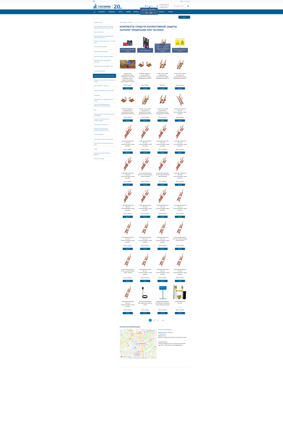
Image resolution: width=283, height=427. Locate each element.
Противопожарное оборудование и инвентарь (102, 61)
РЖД (95, 110)
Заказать (128, 88)
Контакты (161, 11)
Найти (184, 17)
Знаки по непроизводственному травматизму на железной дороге (102, 105)
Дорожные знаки (98, 22)
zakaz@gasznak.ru (163, 7)
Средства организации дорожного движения (102, 153)
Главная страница (123, 22)
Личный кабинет (186, 1)
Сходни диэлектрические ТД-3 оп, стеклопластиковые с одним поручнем (127, 271)
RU (94, 1)
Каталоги (170, 11)
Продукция (111, 11)
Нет (151, 12)
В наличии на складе (99, 158)
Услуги (120, 11)
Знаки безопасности (99, 32)
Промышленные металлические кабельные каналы (104, 80)
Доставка (136, 11)
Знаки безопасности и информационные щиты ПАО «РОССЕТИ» (104, 36)
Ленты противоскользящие (100, 46)
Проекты (128, 11)
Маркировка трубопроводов (100, 51)
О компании (101, 11)
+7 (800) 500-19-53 (164, 4)
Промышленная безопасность (101, 124)
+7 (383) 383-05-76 (164, 6)
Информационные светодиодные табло (103, 66)
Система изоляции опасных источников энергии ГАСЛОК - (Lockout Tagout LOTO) (103, 27)
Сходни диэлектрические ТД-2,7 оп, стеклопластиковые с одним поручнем (180, 239)
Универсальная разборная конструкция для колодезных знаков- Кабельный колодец (163, 303)
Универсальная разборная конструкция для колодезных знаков (145, 303)
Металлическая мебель (99, 71)
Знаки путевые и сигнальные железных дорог (103, 144)
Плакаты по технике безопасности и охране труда (104, 41)
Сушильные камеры (99, 134)
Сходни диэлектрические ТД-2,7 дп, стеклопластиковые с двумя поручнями (145, 174)
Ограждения (97, 95)
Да (146, 12)
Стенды (96, 149)
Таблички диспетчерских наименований (103, 139)
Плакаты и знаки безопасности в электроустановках (102, 119)
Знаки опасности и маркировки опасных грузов (103, 100)
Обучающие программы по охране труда (104, 90)
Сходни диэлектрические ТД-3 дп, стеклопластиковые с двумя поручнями (162, 174)
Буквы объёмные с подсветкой (101, 85)
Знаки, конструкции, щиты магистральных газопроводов (104, 114)
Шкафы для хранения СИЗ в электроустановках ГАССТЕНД (101, 129)
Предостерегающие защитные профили (103, 56)
